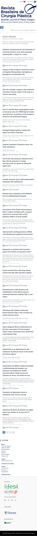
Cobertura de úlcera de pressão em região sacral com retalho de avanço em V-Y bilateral (18, 412)
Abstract (7, 65)
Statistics (3, 452)
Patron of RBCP (5, 454)
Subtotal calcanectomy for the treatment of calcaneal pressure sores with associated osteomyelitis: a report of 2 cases (18, 51)
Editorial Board (5, 449)
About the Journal (6, 446)
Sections (3, 451)
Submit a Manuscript (6, 460)
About (3, 444)
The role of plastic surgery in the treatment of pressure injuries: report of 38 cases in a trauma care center (18, 91)
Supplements (4, 471)
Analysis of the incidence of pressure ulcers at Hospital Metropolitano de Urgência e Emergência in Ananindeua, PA (18, 71)
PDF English (24, 65)
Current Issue (4, 468)
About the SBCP (5, 447)
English (21, 1)
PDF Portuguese (15, 65)
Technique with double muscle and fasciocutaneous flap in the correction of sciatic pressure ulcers (17, 312)
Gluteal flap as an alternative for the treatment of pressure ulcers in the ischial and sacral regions (18, 351)
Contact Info (4, 456)
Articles (3, 466)
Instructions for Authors (7, 463)
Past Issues (4, 470)
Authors (3, 459)
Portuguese (31, 1)
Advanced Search (5, 474)
